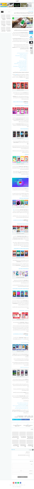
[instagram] (16, 483)
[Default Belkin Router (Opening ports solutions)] (30, 5)
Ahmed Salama (31, 15)
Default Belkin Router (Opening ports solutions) (30, 6)
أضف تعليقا (13, 449)
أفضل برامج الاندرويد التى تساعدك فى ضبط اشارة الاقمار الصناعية (23, 5)
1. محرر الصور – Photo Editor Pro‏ (23, 54)
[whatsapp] (18, 483)
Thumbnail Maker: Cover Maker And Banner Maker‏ (21, 248)
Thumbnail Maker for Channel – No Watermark (21, 105)
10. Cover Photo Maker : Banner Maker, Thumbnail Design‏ (20, 66)
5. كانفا (26, 59)
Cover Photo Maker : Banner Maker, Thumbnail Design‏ (20, 288)
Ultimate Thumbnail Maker (24, 128)
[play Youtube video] (20, 182)
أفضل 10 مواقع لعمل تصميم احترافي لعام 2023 (23, 404)
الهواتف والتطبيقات (30, 11)
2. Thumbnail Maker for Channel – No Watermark (21, 55)
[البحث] (2, 12)
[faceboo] (20, 483)
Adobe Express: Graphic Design (23, 198)
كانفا (27, 176)
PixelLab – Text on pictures (24, 367)
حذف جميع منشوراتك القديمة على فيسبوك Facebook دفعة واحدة (10, 5)
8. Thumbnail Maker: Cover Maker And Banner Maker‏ (20, 63)
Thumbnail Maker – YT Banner (23, 310)
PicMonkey (26, 154)
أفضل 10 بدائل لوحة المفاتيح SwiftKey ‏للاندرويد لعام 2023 (3, 5)
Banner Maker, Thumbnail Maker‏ (23, 268)
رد (29, 456)
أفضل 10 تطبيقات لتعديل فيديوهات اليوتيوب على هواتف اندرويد (21, 408)
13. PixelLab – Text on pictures (23, 70)
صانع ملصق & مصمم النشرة (24, 342)
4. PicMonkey (25, 58)
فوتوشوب (16, 74)
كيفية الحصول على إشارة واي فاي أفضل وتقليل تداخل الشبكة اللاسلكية (17, 5)
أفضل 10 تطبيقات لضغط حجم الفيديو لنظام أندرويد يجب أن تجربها (19, 405)
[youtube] (13, 483)
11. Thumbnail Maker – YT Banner (23, 67)
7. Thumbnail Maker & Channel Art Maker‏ (22, 62)
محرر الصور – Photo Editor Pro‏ (24, 80)
